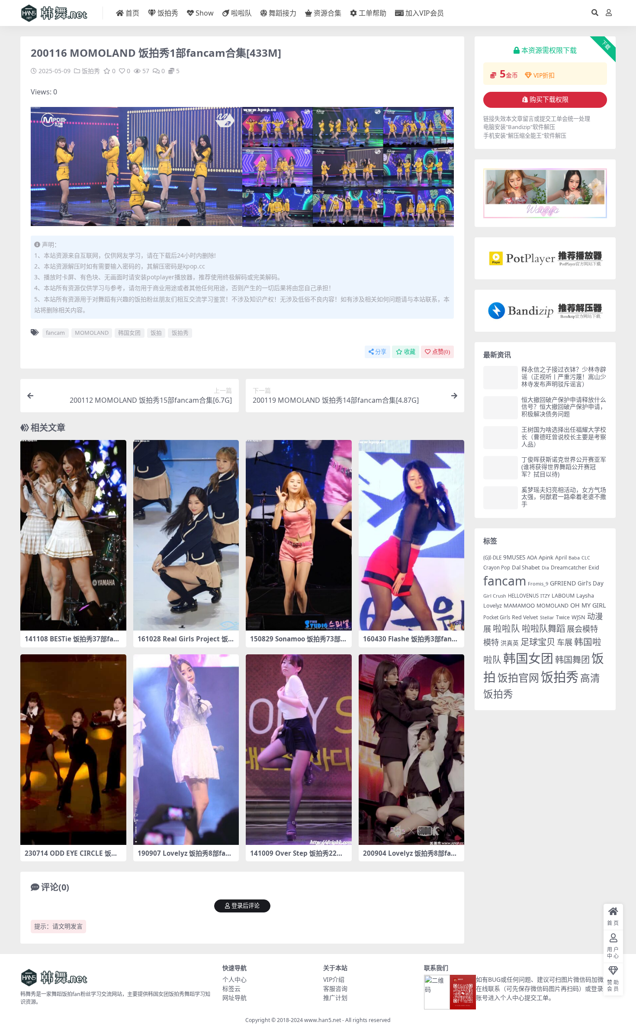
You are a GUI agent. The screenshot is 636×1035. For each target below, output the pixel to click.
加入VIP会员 (424, 13)
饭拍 (156, 332)
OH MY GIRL (588, 605)
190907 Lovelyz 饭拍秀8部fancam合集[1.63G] (185, 857)
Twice (563, 617)
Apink (546, 557)
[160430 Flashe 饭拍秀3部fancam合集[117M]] (412, 535)
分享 (380, 352)
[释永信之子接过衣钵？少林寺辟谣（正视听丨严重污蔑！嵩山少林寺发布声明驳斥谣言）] (500, 377)
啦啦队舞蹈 (543, 628)
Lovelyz (492, 605)
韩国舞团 (572, 659)
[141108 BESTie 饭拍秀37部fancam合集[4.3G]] (73, 535)
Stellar (547, 617)
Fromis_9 (538, 583)
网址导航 (234, 997)
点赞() (441, 352)
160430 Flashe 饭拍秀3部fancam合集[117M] (411, 642)
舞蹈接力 (282, 13)
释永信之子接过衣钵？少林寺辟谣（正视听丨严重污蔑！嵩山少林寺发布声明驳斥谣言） (563, 376)
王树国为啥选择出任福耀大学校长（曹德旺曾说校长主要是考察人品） (563, 436)
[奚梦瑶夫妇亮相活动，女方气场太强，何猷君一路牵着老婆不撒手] (500, 497)
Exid (593, 567)
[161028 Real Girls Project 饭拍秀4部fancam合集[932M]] (186, 535)
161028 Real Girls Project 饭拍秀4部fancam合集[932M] (186, 642)
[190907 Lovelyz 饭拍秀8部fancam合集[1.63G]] (186, 749)
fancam (55, 332)
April (561, 557)
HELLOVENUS (523, 595)
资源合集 (327, 13)
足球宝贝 (537, 642)
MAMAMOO (519, 605)
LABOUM (563, 595)
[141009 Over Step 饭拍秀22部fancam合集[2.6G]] (299, 749)
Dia (545, 567)
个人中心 (234, 979)
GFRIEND (563, 583)
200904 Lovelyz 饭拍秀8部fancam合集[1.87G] (411, 857)
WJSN (578, 617)
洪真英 (510, 643)
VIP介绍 (333, 979)
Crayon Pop (496, 567)
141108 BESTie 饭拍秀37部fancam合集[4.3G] (73, 642)
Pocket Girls (496, 617)
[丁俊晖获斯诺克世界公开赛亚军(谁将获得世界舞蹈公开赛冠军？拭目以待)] (500, 467)
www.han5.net (322, 1020)
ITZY (545, 596)
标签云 (231, 988)
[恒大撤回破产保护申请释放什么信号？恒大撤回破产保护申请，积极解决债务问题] (500, 407)
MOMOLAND (92, 332)
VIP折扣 (544, 75)
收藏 (409, 352)
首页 (132, 13)
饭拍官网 (518, 678)
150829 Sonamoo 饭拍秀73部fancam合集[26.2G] (298, 642)
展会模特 (582, 628)
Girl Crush (494, 595)
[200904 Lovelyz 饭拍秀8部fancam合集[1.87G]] (412, 749)
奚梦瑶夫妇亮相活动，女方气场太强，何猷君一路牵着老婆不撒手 (563, 496)
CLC (585, 558)
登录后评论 (245, 905)
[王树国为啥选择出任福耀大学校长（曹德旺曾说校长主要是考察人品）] (500, 437)
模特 (491, 642)
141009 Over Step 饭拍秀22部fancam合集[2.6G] (298, 857)
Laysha (585, 595)
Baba (574, 557)
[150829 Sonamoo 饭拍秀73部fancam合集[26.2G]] (299, 535)
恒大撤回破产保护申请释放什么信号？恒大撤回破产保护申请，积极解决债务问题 (563, 406)
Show (205, 13)
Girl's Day (591, 583)
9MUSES (514, 557)
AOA (532, 557)
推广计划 (335, 997)
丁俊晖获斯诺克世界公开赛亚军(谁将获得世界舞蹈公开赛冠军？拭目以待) (563, 466)
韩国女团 (129, 332)
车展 (564, 642)
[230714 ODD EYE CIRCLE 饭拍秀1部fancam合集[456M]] (73, 749)
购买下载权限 (549, 99)
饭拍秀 (167, 13)
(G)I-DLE (492, 557)
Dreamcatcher (569, 567)
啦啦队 (241, 13)
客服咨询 (335, 988)
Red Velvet (525, 617)
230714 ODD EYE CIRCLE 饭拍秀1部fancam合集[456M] (71, 857)
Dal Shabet (526, 567)
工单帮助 (372, 13)
